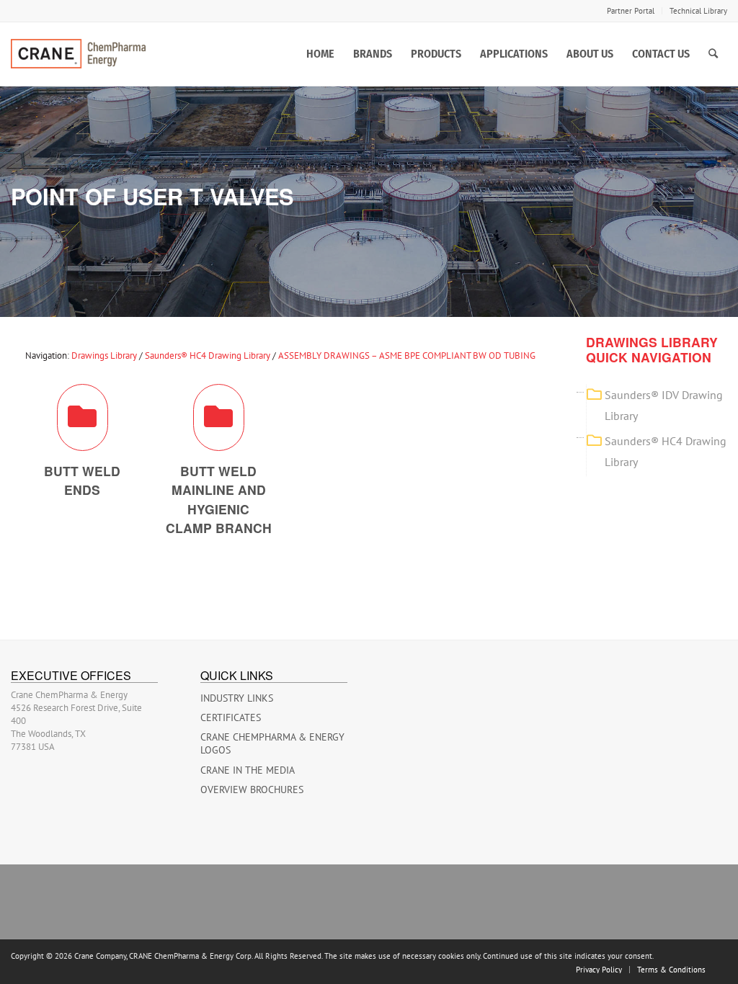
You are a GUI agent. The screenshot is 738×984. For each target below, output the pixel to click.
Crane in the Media (247, 770)
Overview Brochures (251, 789)
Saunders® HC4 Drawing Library (207, 355)
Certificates (230, 717)
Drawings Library (104, 355)
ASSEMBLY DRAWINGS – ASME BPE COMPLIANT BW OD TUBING (406, 355)
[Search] (713, 54)
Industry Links (236, 698)
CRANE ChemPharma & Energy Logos (272, 743)
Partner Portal (630, 11)
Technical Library (698, 11)
